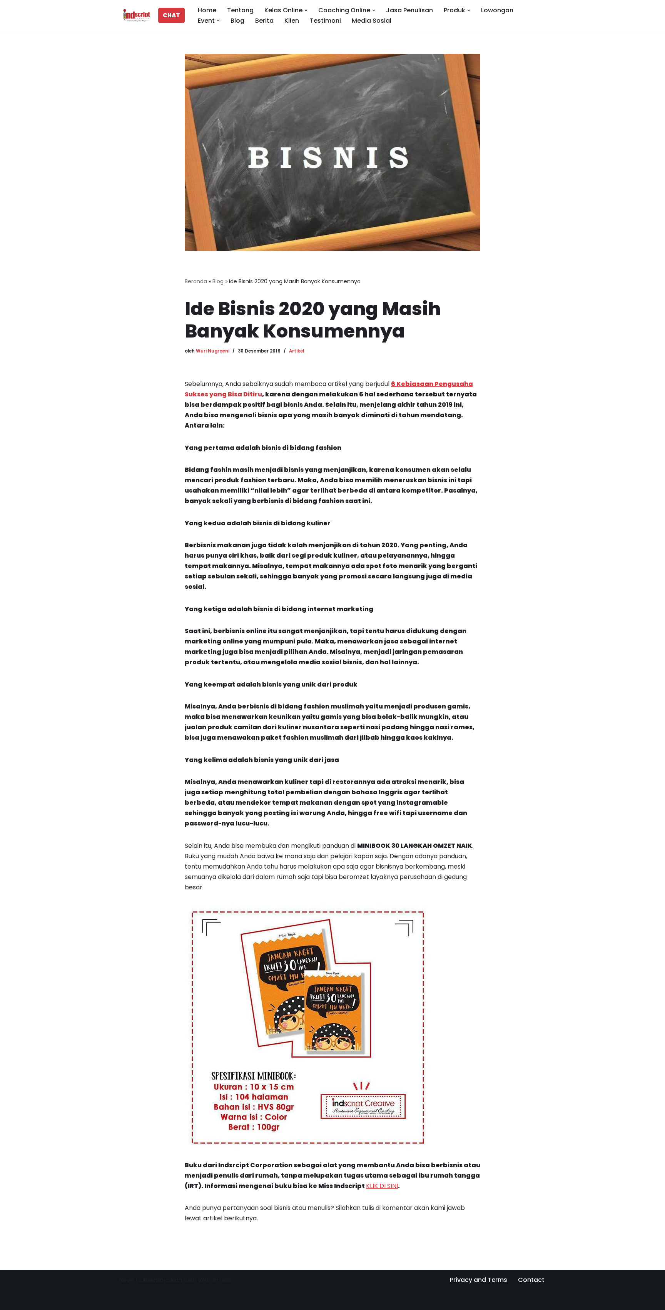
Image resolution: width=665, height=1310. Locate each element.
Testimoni (325, 20)
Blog (237, 20)
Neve (126, 1279)
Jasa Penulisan (409, 10)
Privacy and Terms (478, 1279)
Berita (264, 20)
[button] (305, 10)
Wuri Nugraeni (212, 351)
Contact (531, 1279)
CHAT (171, 15)
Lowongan (497, 10)
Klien (291, 20)
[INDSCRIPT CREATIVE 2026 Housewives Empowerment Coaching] (134, 15)
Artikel (296, 351)
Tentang (240, 10)
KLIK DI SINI (382, 1185)
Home (207, 10)
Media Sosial (371, 20)
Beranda (196, 281)
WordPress (214, 1279)
